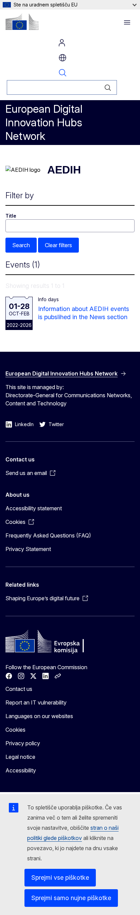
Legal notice (20, 756)
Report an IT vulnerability (36, 702)
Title (10, 216)
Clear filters (58, 245)
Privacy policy (22, 743)
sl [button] (62, 57)
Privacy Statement (28, 549)
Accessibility (20, 770)
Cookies (15, 729)
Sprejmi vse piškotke (60, 877)
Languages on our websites (39, 716)
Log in (61, 42)
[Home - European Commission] (22, 22)
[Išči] (108, 87)
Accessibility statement (33, 508)
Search (62, 72)
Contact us (18, 688)
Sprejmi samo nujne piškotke (71, 897)
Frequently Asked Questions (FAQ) (48, 535)
